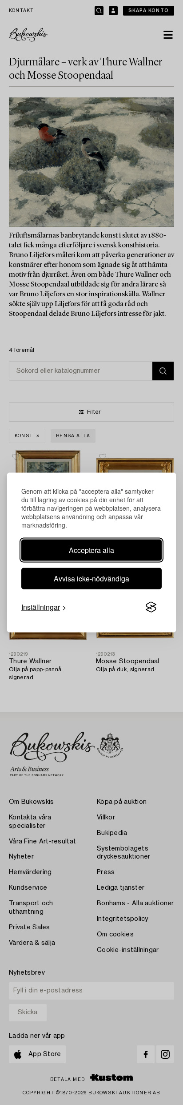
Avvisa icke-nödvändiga (91, 578)
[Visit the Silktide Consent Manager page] (151, 607)
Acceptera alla (91, 550)
